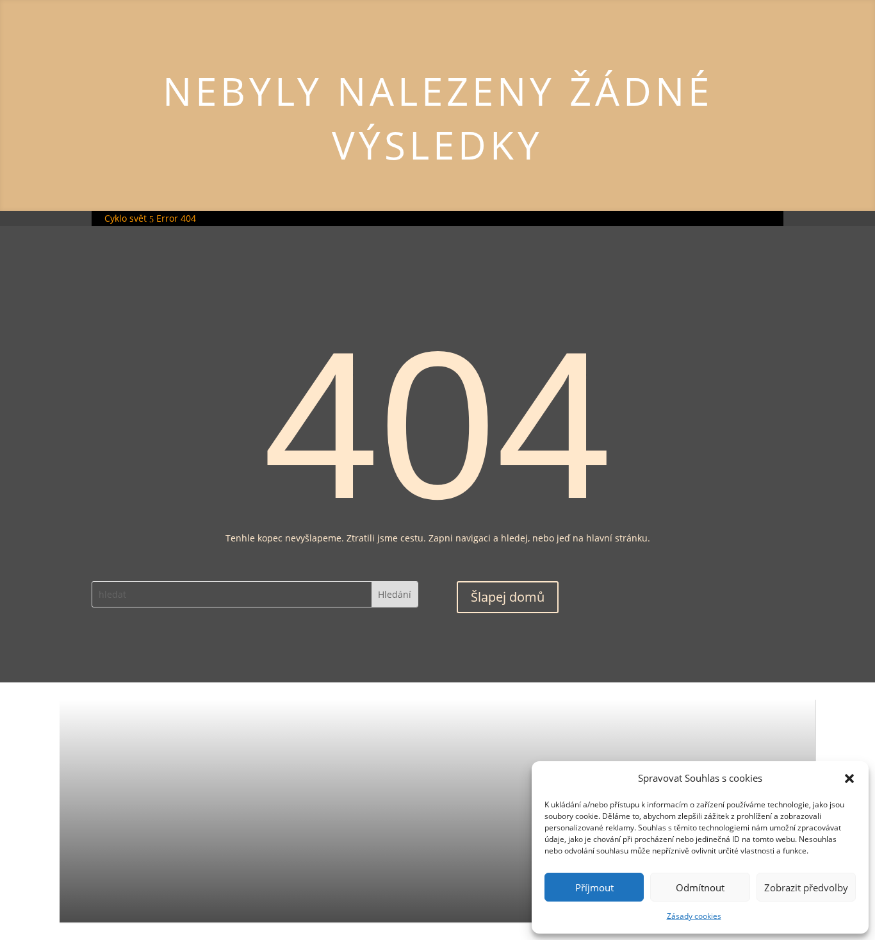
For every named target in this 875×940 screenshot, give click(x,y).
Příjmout (594, 887)
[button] (849, 778)
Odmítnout (700, 887)
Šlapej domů (507, 597)
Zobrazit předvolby (806, 887)
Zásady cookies (694, 916)
